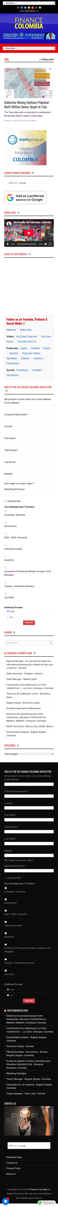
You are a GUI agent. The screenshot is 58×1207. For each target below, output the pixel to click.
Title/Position (11, 450)
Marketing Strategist (16, 1073)
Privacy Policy (13, 1168)
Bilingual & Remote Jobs (19, 653)
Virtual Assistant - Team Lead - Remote (25, 1093)
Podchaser (12, 363)
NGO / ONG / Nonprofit (15, 537)
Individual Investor (13, 548)
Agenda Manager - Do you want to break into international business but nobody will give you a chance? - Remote (29, 664)
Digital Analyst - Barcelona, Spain (23, 702)
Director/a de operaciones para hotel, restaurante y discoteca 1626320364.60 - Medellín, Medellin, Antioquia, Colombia (26, 717)
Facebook (22, 370)
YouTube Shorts (26, 341)
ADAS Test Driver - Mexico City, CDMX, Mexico (29, 726)
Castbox (39, 358)
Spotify (14, 353)
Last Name (10, 462)
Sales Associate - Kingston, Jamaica (24, 673)
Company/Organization (16, 414)
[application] (29, 233)
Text (11, 617)
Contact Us (11, 1162)
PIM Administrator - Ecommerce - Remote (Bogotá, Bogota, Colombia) (27, 1053)
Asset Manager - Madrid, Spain (21, 679)
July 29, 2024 (18, 120)
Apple (23, 348)
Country (8, 426)
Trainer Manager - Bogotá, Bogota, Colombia (28, 1079)
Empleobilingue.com (17, 1010)
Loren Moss (31, 120)
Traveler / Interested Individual (19, 586)
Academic (9, 560)
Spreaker (11, 358)
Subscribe (26, 329)
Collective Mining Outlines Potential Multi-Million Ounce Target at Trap (26, 104)
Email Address (12, 402)
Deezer (25, 358)
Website (11, 329)
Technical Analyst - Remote (20, 1046)
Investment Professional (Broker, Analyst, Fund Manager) (27, 573)
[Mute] (45, 244)
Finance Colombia (38, 1189)
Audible (35, 348)
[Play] (7, 244)
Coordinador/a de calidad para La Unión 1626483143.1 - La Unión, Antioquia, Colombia (29, 686)
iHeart (47, 348)
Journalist (9, 597)
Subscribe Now (14, 1157)
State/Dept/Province (14, 489)
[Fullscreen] (50, 244)
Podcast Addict (31, 353)
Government (10, 526)
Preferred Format (13, 607)
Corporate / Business (14, 514)
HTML (12, 611)
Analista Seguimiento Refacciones (23, 708)
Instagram (12, 375)
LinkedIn (37, 370)
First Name (10, 438)
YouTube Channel (26, 336)
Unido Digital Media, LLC (29, 11)
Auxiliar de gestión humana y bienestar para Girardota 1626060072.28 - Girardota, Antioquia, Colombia (28, 1064)
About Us (11, 1173)
